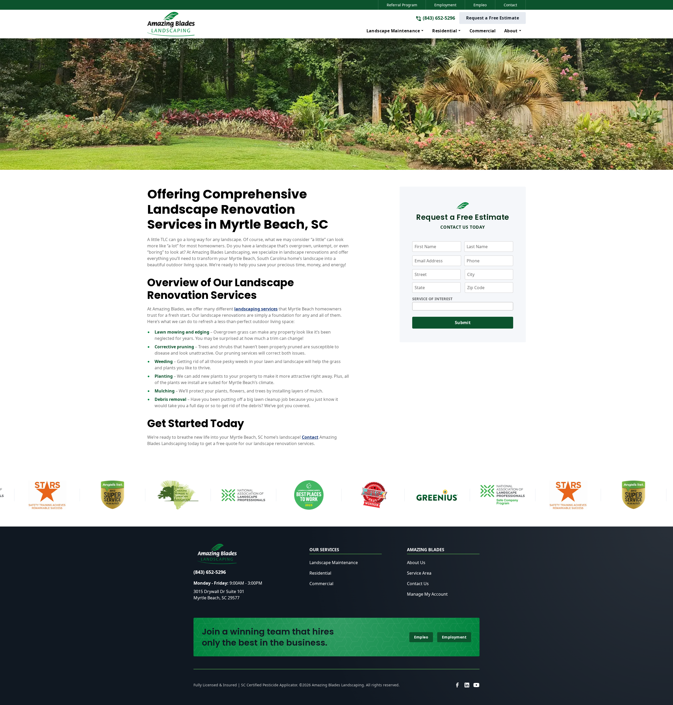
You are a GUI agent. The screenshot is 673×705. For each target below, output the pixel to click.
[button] (395, 30)
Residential (320, 573)
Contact (510, 4)
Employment (445, 4)
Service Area (419, 573)
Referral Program (402, 4)
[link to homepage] (171, 24)
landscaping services (256, 309)
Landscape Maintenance (333, 562)
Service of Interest (432, 298)
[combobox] (462, 306)
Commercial (321, 583)
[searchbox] (415, 306)
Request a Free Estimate (492, 18)
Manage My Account (427, 594)
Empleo (480, 4)
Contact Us (418, 583)
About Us (416, 562)
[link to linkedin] (467, 685)
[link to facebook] (457, 685)
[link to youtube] (476, 685)
